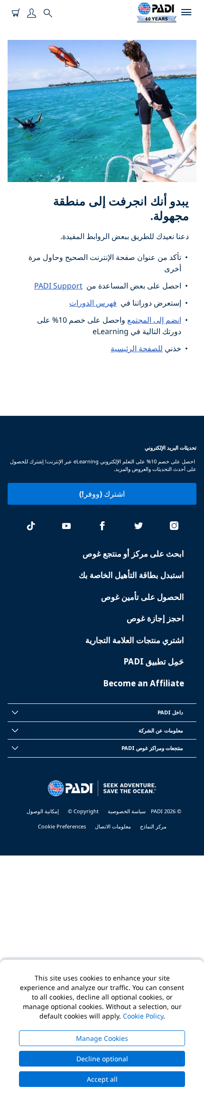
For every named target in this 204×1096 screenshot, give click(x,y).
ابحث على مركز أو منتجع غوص (133, 553)
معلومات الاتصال (113, 826)
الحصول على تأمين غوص (142, 596)
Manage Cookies (102, 1038)
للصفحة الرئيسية (137, 348)
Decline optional (102, 1058)
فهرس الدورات (93, 303)
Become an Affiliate (143, 683)
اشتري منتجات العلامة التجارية (134, 640)
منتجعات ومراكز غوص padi (152, 747)
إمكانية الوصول (43, 811)
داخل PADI (170, 712)
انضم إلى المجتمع (154, 320)
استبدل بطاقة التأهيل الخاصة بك (131, 574)
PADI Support (58, 285)
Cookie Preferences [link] (62, 826)
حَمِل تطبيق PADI (153, 661)
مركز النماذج (153, 826)
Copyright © (83, 811)
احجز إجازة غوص (155, 618)
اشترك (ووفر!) (102, 494)
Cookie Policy (143, 1015)
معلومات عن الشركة (161, 730)
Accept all (102, 1079)
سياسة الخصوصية (127, 811)
